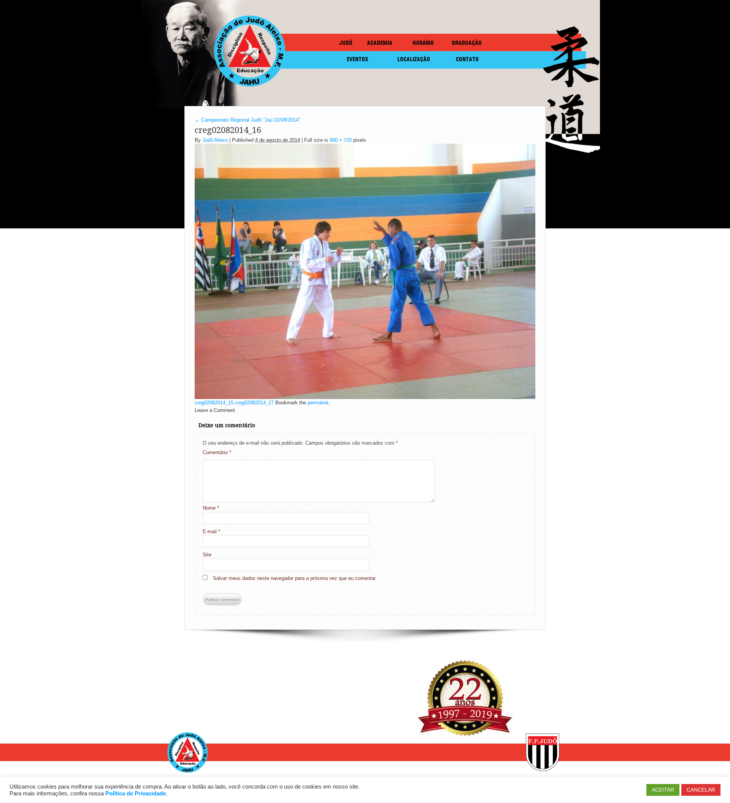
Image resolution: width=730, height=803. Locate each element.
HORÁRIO (423, 42)
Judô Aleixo (215, 140)
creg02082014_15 (214, 402)
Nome (211, 508)
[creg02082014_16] (365, 271)
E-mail (211, 531)
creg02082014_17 (254, 402)
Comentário (217, 452)
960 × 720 (341, 140)
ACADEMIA (379, 42)
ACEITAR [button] (663, 790)
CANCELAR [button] (701, 790)
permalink (318, 402)
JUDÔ (345, 42)
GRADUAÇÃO (467, 42)
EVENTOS (357, 59)
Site (207, 555)
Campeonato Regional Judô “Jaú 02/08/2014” (247, 120)
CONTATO (467, 59)
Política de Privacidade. (136, 793)
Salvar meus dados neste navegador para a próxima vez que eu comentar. (295, 578)
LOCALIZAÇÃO (413, 59)
